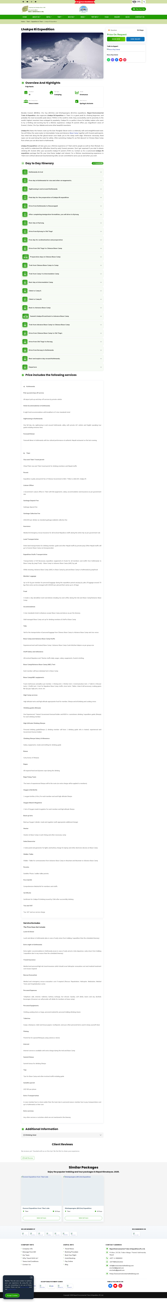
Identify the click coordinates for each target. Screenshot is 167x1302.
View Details (41, 1218)
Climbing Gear (30, 1135)
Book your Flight (70, 1255)
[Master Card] (42, 1286)
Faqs (107, 17)
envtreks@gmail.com (116, 1270)
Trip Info (94, 17)
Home (25, 17)
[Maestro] (60, 1286)
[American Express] (69, 1286)
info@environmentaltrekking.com (121, 1266)
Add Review (28, 1158)
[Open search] (144, 1)
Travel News (69, 1249)
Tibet (59, 17)
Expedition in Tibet (37, 21)
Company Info (28, 1249)
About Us (35, 17)
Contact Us (139, 17)
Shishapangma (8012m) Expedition (78, 1208)
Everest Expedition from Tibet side (36, 1208)
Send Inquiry (135, 39)
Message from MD (29, 1252)
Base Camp (74, 133)
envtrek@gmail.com (116, 1268)
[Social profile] (110, 1286)
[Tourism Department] (24, 1233)
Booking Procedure (71, 1252)
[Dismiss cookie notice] (31, 1277)
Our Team (26, 1255)
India (82, 17)
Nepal (48, 17)
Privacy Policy (24, 1287)
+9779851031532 (116, 1262)
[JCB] (51, 1286)
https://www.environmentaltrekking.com (124, 1274)
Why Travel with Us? (30, 1258)
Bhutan (71, 17)
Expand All (98, 163)
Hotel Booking (70, 1258)
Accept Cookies (12, 1295)
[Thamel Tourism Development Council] (73, 1233)
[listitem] (108, 59)
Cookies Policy (11, 1289)
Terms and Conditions (30, 1261)
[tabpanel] (62, 751)
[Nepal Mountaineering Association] (41, 1233)
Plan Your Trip (140, 9)
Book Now (116, 39)
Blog (128, 17)
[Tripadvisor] (136, 1233)
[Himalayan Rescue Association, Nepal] (57, 1233)
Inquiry (117, 17)
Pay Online (69, 1261)
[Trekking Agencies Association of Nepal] (32, 1233)
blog (66, 1264)
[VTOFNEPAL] (65, 1233)
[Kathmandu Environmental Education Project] (49, 1233)
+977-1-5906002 (115, 1258)
